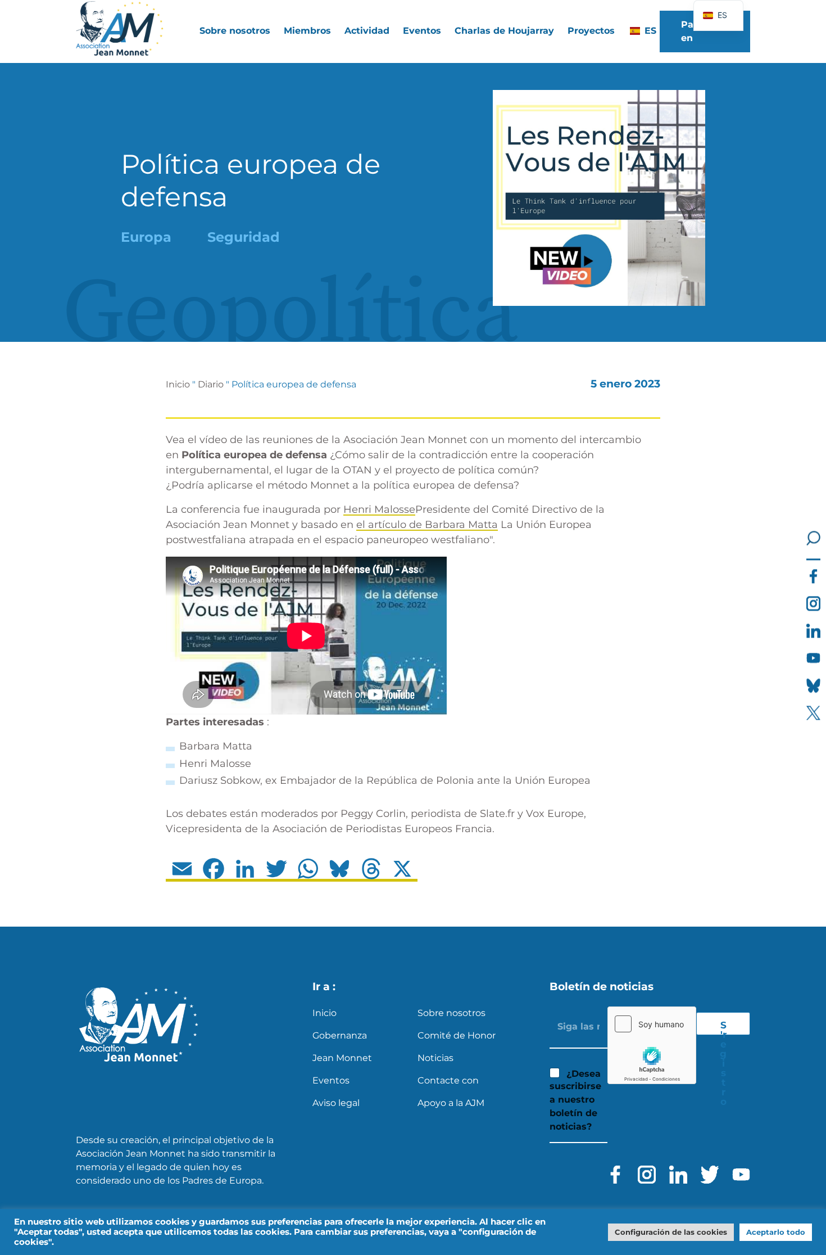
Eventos (422, 30)
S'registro (723, 1027)
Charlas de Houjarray (504, 30)
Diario (211, 384)
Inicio (178, 384)
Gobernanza (339, 1035)
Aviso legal (336, 1103)
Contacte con (448, 1080)
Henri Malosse (379, 509)
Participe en (702, 31)
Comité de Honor (456, 1035)
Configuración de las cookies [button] (671, 1231)
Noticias (435, 1058)
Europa (146, 237)
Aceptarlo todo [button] (775, 1231)
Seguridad (243, 237)
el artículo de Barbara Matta (427, 524)
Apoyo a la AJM (450, 1103)
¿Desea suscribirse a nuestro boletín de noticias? (575, 1100)
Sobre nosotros (451, 1013)
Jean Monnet (342, 1058)
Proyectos (591, 30)
